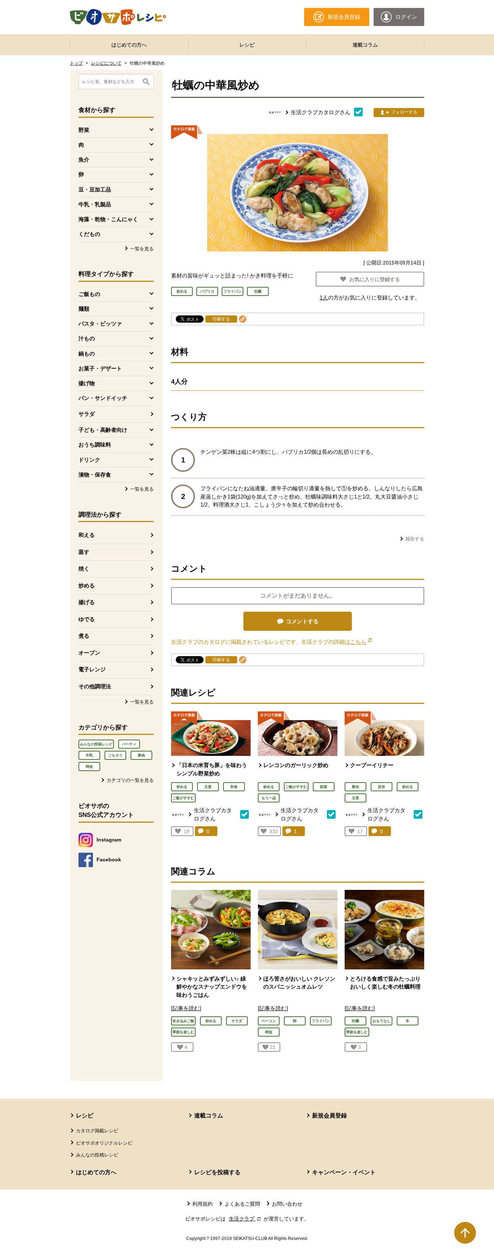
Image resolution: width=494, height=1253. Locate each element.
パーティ (129, 744)
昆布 (381, 787)
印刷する (221, 319)
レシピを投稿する (217, 1172)
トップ (76, 63)
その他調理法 (94, 686)
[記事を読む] (186, 1008)
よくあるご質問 (242, 1204)
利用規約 (202, 1204)
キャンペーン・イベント (344, 1172)
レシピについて (106, 63)
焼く (83, 568)
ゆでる (86, 619)
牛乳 (89, 755)
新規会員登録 (329, 1115)
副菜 (323, 787)
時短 (89, 766)
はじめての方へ (129, 45)
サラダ (86, 414)
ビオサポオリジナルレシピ (104, 1143)
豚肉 (141, 755)
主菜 (208, 787)
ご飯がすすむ (183, 798)
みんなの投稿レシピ (96, 744)
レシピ (247, 45)
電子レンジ (92, 669)
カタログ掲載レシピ (97, 1130)
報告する (414, 539)
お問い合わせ (287, 1204)
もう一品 (268, 798)
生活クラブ (245, 1219)
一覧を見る (142, 248)
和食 (234, 787)
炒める (86, 585)
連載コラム (365, 45)
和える (86, 535)
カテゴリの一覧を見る (130, 780)
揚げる (86, 602)
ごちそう (115, 755)
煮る (83, 636)
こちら (361, 642)
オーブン (89, 653)
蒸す (83, 552)
